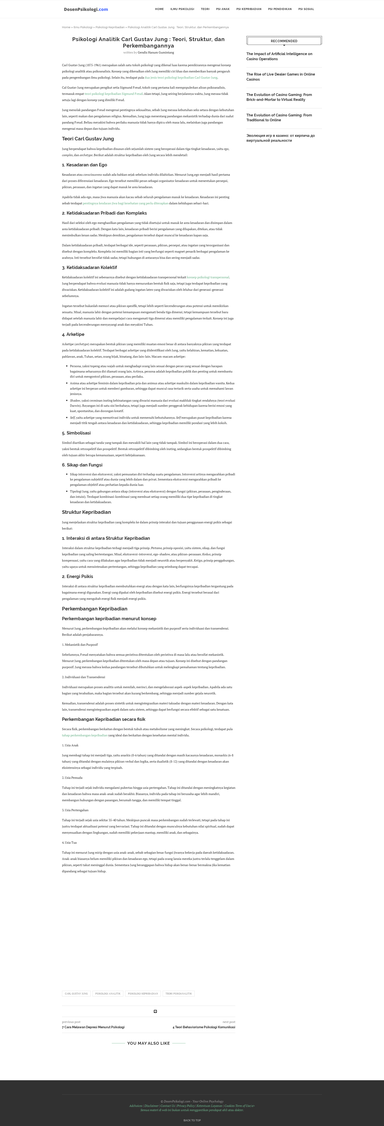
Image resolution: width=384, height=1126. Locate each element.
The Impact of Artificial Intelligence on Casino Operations (279, 56)
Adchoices (135, 1106)
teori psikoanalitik (179, 993)
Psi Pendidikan (280, 9)
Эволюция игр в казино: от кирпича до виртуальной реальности (280, 138)
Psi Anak (223, 9)
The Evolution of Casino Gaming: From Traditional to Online (279, 117)
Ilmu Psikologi (182, 9)
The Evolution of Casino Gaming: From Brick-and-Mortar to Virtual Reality (279, 97)
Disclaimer (151, 1106)
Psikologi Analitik (107, 993)
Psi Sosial (306, 9)
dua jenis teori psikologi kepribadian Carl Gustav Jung (181, 77)
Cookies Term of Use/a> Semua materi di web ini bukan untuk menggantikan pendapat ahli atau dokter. (197, 1108)
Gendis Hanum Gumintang (156, 52)
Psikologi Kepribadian (110, 27)
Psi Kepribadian (249, 9)
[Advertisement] (148, 930)
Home (159, 9)
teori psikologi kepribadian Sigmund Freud (114, 94)
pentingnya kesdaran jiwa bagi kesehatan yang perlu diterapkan (125, 203)
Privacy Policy (186, 1106)
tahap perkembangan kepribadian (85, 735)
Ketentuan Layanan (209, 1106)
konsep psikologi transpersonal (208, 277)
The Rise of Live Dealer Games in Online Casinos (280, 76)
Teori (205, 9)
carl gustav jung (76, 993)
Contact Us (167, 1106)
